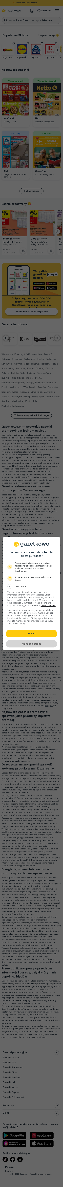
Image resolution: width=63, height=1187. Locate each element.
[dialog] (31, 593)
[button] (31, 586)
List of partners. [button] (48, 605)
